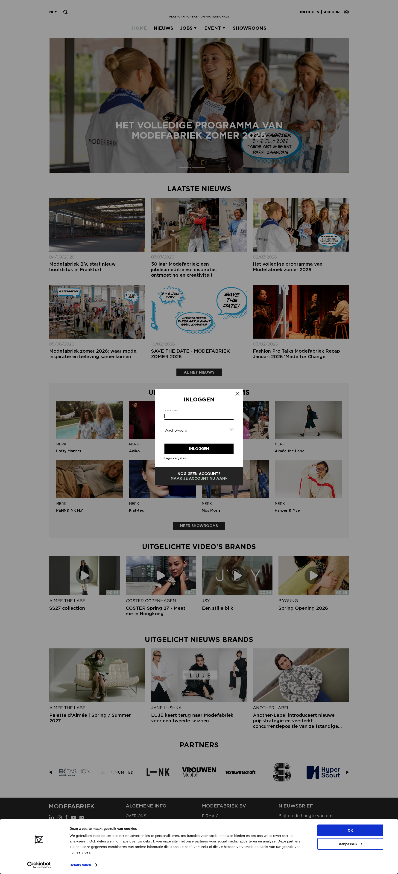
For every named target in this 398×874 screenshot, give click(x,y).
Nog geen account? (198, 476)
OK (350, 830)
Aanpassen (348, 844)
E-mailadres (171, 410)
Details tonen (80, 865)
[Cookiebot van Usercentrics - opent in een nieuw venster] (39, 865)
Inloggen (199, 449)
